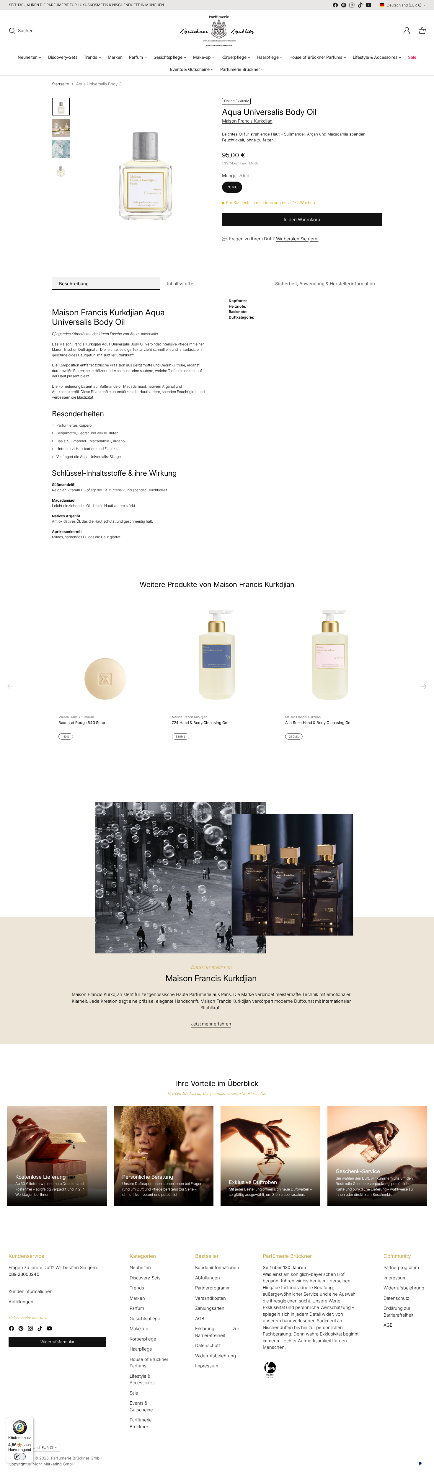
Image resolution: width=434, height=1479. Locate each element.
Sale (134, 1393)
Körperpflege (143, 1339)
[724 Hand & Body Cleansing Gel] (217, 654)
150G (65, 736)
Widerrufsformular (57, 1341)
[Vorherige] (10, 686)
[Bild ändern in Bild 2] (61, 128)
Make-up (139, 1328)
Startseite (60, 83)
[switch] (20, 1456)
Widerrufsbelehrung (215, 1356)
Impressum (206, 1366)
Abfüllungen (21, 1301)
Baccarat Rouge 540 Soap (81, 722)
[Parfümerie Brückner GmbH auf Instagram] (352, 6)
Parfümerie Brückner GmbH (76, 1458)
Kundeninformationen (31, 1291)
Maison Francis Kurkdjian (247, 121)
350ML (180, 736)
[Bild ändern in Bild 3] (61, 149)
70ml (232, 187)
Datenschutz (208, 1345)
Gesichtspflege (145, 1318)
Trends (137, 1288)
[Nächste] (423, 686)
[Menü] (29, 1420)
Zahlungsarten (209, 1308)
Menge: (235, 175)
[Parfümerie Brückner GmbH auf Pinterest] (344, 6)
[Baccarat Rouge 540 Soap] (103, 654)
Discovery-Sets (145, 1278)
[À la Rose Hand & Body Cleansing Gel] (330, 654)
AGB (199, 1318)
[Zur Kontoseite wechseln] (406, 30)
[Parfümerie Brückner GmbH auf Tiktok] (360, 6)
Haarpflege (141, 1349)
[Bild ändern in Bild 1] (61, 106)
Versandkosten (210, 1298)
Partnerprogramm (213, 1288)
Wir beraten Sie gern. (297, 239)
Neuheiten (140, 1267)
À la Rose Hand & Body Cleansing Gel (318, 722)
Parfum (137, 1308)
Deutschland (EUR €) (404, 5)
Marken (137, 1298)
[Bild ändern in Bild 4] (61, 170)
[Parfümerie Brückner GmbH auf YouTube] (368, 6)
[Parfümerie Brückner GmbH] (217, 30)
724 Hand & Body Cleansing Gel (200, 722)
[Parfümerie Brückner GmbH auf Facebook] (335, 6)
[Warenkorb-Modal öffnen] (422, 30)
